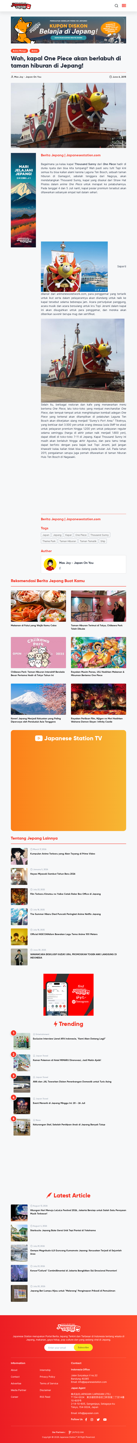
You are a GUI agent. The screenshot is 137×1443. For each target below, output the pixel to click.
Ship (102, 541)
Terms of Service (49, 1383)
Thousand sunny (99, 534)
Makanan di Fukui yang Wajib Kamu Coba (33, 625)
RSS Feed (45, 1396)
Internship (45, 1370)
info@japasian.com (88, 1413)
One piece (81, 534)
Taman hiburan (67, 541)
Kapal (68, 534)
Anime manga (19, 51)
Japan (45, 534)
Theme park (49, 541)
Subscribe (83, 1347)
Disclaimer (45, 1390)
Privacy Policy (47, 1376)
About (14, 1370)
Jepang (57, 534)
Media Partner (18, 1390)
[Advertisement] (83, 486)
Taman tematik (88, 541)
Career (14, 1396)
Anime (34, 51)
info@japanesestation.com (92, 1381)
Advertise (16, 1383)
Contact (15, 1376)
